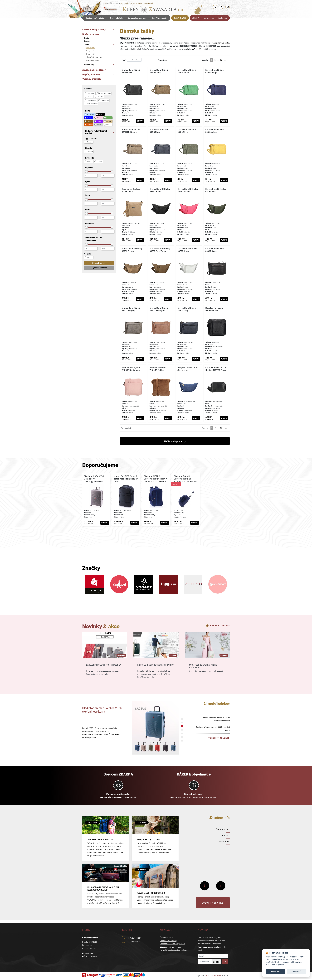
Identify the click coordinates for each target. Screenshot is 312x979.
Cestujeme (222, 18)
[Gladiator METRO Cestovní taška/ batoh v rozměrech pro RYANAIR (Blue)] (156, 499)
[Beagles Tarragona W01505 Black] (217, 333)
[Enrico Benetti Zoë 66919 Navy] (161, 155)
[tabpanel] (104, 657)
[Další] (204, 886)
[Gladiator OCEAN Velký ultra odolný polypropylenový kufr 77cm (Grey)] (96, 499)
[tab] (226, 625)
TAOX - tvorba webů (213, 975)
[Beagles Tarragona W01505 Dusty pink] (133, 393)
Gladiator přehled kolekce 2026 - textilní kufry (213, 728)
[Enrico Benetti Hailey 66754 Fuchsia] (189, 214)
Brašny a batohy (130, 3)
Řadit (124, 60)
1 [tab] (207, 625)
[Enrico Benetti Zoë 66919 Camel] (161, 95)
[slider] (86, 171)
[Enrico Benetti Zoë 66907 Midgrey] (133, 333)
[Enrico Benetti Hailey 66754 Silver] (189, 274)
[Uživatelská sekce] (221, 7)
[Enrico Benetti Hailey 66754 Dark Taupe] (161, 274)
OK (225, 961)
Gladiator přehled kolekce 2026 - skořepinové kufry (216, 719)
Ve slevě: (161, 60)
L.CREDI (100, 96)
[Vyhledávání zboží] (215, 7)
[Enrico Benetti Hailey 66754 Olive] (217, 214)
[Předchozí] (220, 886)
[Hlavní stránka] (83, 24)
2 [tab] (210, 625)
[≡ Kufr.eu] (153, 10)
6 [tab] (182, 737)
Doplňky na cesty (159, 18)
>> (225, 60)
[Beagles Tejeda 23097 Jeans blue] (189, 393)
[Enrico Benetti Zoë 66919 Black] (133, 95)
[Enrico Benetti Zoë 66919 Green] (189, 95)
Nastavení (296, 971)
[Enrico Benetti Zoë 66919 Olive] (189, 155)
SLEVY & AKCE (180, 18)
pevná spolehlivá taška (219, 43)
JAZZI (89, 96)
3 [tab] (213, 625)
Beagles (91, 93)
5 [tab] (218, 625)
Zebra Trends (92, 103)
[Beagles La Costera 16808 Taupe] (133, 214)
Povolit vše (275, 971)
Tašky (140, 3)
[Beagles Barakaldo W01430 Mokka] (161, 393)
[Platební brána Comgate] (90, 975)
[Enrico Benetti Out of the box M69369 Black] (217, 393)
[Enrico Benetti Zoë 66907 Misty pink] (161, 333)
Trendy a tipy (208, 18)
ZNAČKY (195, 18)
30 (221, 60)
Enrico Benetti (105, 93)
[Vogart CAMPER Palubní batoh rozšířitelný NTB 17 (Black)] (126, 499)
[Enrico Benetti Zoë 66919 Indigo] (217, 95)
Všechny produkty (91, 79)
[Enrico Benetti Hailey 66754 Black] (161, 214)
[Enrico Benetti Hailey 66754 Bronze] (133, 274)
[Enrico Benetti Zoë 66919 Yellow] (217, 155)
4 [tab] (216, 625)
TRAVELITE (105, 100)
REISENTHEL (91, 100)
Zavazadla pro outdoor (137, 18)
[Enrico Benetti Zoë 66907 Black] (217, 274)
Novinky (225, 835)
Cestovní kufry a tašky (95, 18)
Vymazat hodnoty (99, 267)
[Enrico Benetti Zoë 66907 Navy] (189, 333)
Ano (88, 257)
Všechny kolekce (219, 738)
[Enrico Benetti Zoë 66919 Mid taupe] (133, 155)
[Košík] (228, 7)
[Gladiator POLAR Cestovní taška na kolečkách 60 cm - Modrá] (186, 499)
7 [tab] (182, 741)
